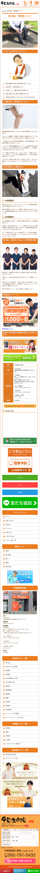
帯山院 (8, 662)
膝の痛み (9, 566)
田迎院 (8, 702)
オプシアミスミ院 (11, 758)
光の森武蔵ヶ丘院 (11, 678)
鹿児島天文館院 (11, 754)
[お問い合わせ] (20, 460)
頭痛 (7, 551)
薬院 (7, 732)
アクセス (20, 477)
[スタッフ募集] (20, 802)
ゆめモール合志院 (11, 666)
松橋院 (8, 670)
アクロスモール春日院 (13, 744)
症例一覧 (9, 532)
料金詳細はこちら (7, 329)
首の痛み (9, 555)
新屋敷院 (9, 690)
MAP (26, 826)
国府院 (8, 686)
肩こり (8, 559)
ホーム (20, 485)
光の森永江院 (10, 682)
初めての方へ (10, 520)
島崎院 (8, 705)
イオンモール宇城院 (12, 713)
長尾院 (8, 736)
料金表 (20, 492)
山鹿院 (8, 674)
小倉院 (8, 740)
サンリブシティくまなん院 (14, 717)
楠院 (7, 698)
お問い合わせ (10, 536)
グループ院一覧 (11, 540)
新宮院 (8, 728)
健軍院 (8, 694)
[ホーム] (11, 3)
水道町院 (9, 709)
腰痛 (7, 562)
